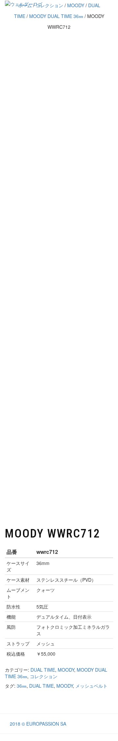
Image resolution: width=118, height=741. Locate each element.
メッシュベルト (91, 685)
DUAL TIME (42, 669)
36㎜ (22, 685)
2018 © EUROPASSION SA (38, 723)
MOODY (66, 669)
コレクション (43, 676)
